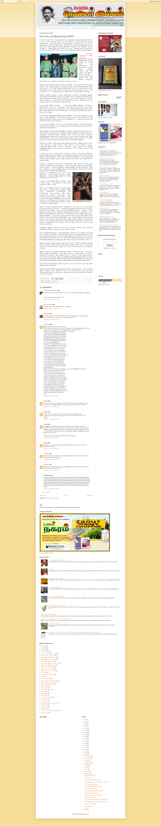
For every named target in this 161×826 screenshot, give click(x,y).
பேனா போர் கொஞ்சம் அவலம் (91, 788)
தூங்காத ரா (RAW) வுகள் (90, 803)
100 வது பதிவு (44, 686)
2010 (85, 754)
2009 (85, 809)
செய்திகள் (43, 649)
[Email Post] (52, 278)
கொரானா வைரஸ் (45, 651)
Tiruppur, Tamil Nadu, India (51, 282)
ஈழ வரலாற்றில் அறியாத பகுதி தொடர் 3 (49, 663)
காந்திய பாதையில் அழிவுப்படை (92, 793)
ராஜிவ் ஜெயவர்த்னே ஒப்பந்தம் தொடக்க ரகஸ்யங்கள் (96, 801)
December (88, 756)
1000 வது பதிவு (44, 687)
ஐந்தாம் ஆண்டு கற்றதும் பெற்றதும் (49, 682)
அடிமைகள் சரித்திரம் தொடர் (47, 661)
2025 (85, 721)
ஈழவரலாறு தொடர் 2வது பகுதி (48, 668)
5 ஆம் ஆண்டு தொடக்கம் (47, 697)
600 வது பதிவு (44, 704)
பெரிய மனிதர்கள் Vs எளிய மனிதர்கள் (108, 167)
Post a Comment (46, 492)
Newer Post (43, 495)
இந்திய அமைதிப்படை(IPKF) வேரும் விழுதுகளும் (96, 799)
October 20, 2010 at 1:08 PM (51, 459)
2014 (85, 745)
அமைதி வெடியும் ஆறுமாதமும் (91, 784)
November (88, 758)
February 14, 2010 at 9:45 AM (51, 299)
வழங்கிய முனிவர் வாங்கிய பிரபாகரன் (93, 779)
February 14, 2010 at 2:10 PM (51, 448)
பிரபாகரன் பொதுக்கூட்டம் (90, 797)
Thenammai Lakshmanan (50, 290)
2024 (85, 723)
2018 (85, 736)
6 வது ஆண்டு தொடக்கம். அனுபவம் (49, 703)
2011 (85, 752)
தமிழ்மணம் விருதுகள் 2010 (47, 684)
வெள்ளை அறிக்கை (104, 192)
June (86, 769)
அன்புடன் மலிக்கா (48, 304)
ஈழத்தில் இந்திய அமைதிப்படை (50, 280)
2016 (85, 741)
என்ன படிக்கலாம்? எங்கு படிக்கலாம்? (57, 596)
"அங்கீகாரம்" (94, 28)
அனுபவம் (43, 646)
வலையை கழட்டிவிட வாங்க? (106, 184)
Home (40, 28)
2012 (85, 750)
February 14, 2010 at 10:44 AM (51, 319)
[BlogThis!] (57, 279)
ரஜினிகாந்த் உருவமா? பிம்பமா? (106, 216)
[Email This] (55, 279)
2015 (85, 743)
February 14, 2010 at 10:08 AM (51, 308)
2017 (85, 739)
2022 (85, 728)
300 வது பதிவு (44, 691)
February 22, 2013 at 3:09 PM (51, 489)
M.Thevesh (46, 324)
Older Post (89, 495)
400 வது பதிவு (44, 693)
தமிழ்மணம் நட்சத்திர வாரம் (47, 667)
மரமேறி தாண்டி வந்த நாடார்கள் (107, 158)
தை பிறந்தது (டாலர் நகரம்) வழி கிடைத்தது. (109, 225)
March (86, 771)
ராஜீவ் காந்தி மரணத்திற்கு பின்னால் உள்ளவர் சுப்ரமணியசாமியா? (55, 619)
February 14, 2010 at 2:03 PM (51, 406)
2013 (85, 747)
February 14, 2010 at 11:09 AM (51, 396)
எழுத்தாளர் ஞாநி (44, 712)
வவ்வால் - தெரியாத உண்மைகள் (56, 587)
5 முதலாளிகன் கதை (45, 678)
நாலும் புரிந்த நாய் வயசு (54, 623)
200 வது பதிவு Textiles (46, 689)
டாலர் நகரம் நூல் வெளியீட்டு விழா (48, 653)
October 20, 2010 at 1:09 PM (51, 470)
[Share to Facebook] (61, 279)
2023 (85, 726)
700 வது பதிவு (44, 706)
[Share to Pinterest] (62, 279)
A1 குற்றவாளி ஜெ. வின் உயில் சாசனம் (57, 560)
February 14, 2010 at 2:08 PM (51, 438)
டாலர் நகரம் (43, 672)
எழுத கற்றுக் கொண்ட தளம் (80, 28)
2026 (85, 719)
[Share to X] (59, 279)
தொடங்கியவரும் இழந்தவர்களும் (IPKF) (94, 790)
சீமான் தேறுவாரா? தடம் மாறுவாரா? (108, 150)
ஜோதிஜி (45, 401)
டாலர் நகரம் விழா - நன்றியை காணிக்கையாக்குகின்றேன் (106, 200)
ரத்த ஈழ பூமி (87, 777)
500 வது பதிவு (44, 699)
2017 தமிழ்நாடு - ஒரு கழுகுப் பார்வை (57, 605)
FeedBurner (113, 248)
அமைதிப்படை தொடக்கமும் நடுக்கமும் (93, 795)
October (87, 760)
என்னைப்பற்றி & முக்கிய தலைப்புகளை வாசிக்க (57, 28)
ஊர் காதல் (51, 569)
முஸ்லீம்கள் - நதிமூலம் (105, 175)
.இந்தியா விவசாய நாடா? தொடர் (48, 670)
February (87, 773)
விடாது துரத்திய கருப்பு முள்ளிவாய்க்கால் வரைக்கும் (96, 782)
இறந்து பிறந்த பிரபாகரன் (90, 775)
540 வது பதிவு (44, 701)
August (87, 764)
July (86, 767)
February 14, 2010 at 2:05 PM (51, 419)
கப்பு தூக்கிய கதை (104, 208)
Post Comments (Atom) (52, 498)
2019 (85, 734)
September (88, 762)
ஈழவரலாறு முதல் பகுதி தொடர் (48, 655)
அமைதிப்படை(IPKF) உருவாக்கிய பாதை (94, 786)
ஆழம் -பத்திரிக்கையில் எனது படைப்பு (49, 680)
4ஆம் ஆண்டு (44, 695)
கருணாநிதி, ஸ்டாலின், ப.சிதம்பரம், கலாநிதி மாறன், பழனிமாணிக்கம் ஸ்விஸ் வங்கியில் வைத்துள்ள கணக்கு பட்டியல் (75, 632)
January (87, 806)
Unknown (46, 453)
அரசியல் (43, 648)
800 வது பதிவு (44, 708)
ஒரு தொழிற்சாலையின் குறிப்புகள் (48, 657)
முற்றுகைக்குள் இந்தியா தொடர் (48, 665)
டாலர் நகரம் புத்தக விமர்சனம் (47, 674)
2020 (85, 732)
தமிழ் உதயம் (46, 313)
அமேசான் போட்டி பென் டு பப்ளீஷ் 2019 (50, 710)
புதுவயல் (43, 676)
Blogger (87, 814)
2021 (85, 730)
